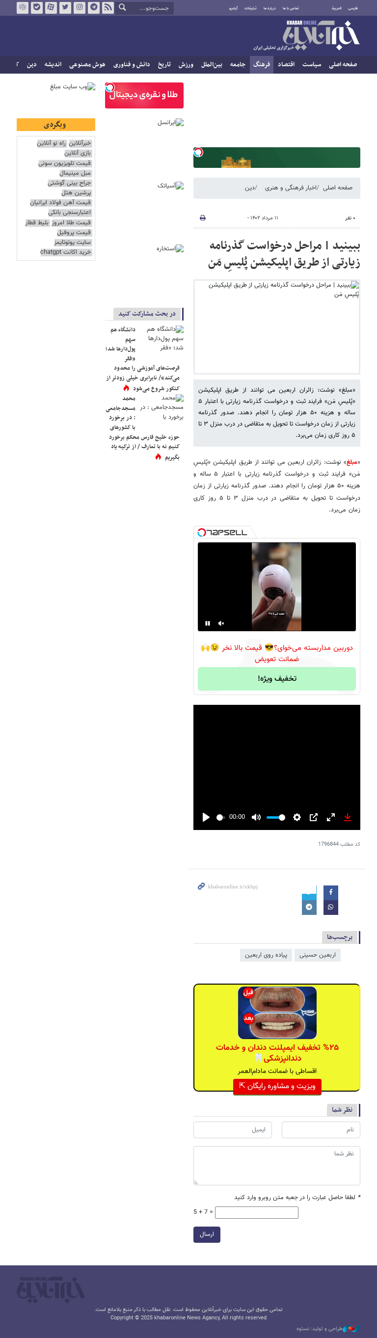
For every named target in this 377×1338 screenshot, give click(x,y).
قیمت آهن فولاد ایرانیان (60, 203)
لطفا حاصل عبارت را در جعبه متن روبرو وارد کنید (297, 1198)
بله (37, 8)
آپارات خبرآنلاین (51, 8)
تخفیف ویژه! (277, 679)
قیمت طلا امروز (71, 223)
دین (32, 64)
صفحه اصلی (343, 64)
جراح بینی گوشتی (69, 183)
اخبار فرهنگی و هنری (291, 188)
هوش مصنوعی (87, 64)
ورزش (186, 64)
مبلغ (352, 462)
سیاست (311, 64)
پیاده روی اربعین (266, 955)
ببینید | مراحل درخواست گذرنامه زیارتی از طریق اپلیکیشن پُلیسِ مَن (284, 254)
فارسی (353, 8)
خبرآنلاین (306, 36)
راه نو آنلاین (51, 143)
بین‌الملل (211, 64)
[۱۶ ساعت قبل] (161, 340)
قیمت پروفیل (74, 233)
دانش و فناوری (131, 64)
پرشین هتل (76, 193)
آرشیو (233, 8)
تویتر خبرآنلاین (65, 8)
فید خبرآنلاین (108, 8)
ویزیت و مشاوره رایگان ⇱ (277, 1086)
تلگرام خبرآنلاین (94, 8)
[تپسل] (198, 152)
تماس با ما (291, 8)
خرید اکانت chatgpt (65, 252)
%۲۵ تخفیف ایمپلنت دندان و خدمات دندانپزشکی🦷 (277, 1053)
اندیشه (53, 64)
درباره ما (270, 8)
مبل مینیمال (75, 173)
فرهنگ (261, 64)
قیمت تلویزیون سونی (64, 163)
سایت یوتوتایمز (72, 242)
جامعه (237, 64)
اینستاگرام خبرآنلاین (79, 8)
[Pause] (208, 623)
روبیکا (22, 8)
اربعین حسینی (317, 955)
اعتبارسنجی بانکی (69, 212)
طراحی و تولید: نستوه (319, 1329)
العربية (337, 8)
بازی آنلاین (77, 153)
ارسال (207, 1234)
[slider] (220, 817)
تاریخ (164, 64)
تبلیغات (250, 8)
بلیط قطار (37, 223)
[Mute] (221, 623)
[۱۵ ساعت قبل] (161, 409)
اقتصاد (286, 64)
